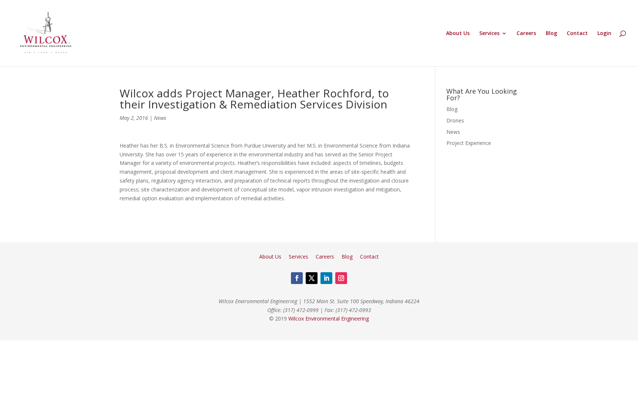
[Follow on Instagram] (341, 278)
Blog (551, 34)
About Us (458, 34)
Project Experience (468, 142)
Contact (577, 34)
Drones (455, 120)
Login (604, 34)
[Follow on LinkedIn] (326, 278)
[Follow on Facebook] (297, 278)
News (160, 117)
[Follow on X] (312, 278)
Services (489, 34)
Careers (526, 34)
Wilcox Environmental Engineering (328, 318)
